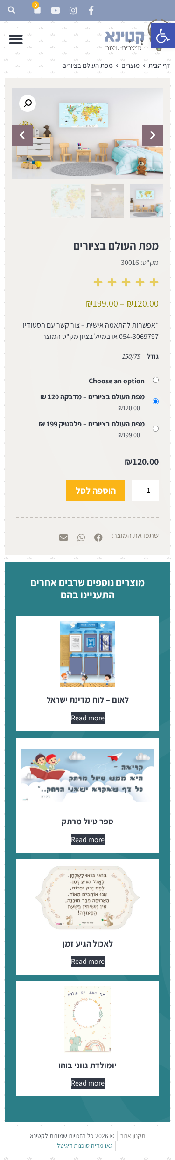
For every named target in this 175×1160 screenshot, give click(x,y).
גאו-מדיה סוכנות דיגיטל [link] (84, 1145)
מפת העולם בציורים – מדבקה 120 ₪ (92, 397)
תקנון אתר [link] (132, 1135)
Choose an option (117, 381)
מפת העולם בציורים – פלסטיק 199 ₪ (92, 424)
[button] (11, 10)
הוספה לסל (96, 491)
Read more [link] (88, 718)
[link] (163, 35)
